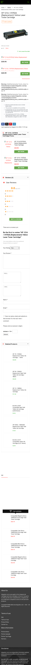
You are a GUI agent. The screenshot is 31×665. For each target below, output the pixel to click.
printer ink (7, 654)
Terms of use (5, 619)
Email (5, 308)
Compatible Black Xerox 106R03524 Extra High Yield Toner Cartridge (18, 545)
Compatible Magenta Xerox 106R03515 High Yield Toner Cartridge (19, 558)
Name (5, 300)
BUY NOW (25, 62)
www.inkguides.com (18, 604)
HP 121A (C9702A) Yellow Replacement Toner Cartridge (20, 143)
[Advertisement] (14, 492)
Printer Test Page (6, 636)
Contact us (4, 624)
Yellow (9, 7)
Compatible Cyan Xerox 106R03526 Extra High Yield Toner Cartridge (18, 532)
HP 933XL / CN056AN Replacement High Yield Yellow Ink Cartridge (19, 426)
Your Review (7, 253)
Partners (3, 638)
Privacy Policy (5, 622)
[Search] (28, 2)
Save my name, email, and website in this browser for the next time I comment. (15, 318)
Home (2, 7)
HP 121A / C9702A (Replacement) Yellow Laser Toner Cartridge (21, 159)
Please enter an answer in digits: (13, 326)
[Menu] (2, 2)
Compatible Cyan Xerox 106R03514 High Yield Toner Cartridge (19, 573)
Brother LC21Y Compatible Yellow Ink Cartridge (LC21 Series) (19, 441)
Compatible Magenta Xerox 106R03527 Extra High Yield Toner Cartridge (18, 517)
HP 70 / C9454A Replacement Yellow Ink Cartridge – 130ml (19, 355)
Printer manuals (5, 634)
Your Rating (6, 248)
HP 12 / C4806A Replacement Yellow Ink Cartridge (19, 390)
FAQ (2, 617)
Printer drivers (5, 631)
